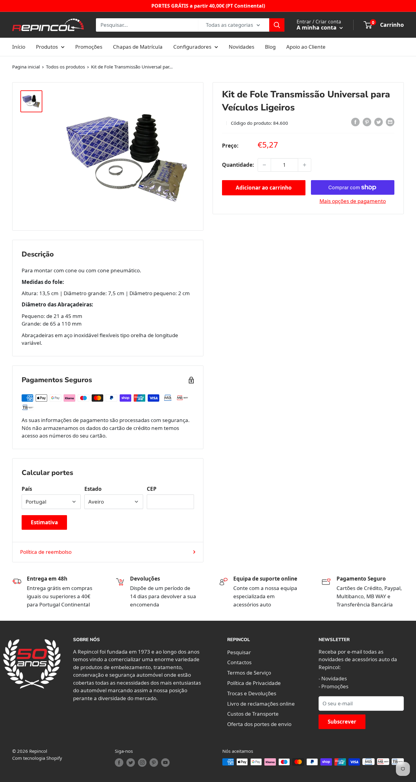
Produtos (47, 46)
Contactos (239, 662)
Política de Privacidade (254, 682)
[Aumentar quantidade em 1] (304, 165)
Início (18, 46)
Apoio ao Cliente (306, 46)
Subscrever (342, 721)
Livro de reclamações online (261, 703)
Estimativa (44, 522)
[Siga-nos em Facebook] (119, 762)
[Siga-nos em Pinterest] (154, 762)
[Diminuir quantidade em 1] (264, 165)
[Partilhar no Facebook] (355, 122)
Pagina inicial (26, 67)
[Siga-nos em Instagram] (142, 762)
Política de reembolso (46, 551)
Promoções (88, 46)
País (27, 488)
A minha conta (317, 27)
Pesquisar (239, 652)
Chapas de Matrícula (138, 46)
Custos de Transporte (253, 713)
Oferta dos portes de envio (259, 724)
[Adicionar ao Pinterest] (367, 122)
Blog (270, 46)
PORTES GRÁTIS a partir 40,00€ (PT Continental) (208, 5)
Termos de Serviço (249, 672)
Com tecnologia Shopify (37, 758)
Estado (93, 488)
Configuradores (192, 46)
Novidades (241, 46)
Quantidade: (238, 164)
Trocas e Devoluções (251, 693)
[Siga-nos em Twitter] (130, 762)
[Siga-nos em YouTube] (165, 762)
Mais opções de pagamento (352, 200)
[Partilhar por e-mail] (390, 122)
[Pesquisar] (276, 25)
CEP (152, 488)
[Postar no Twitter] (378, 122)
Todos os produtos (65, 67)
